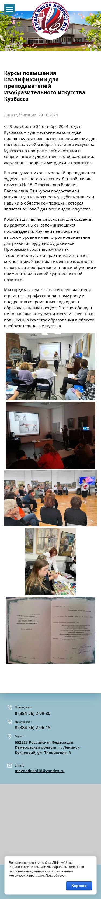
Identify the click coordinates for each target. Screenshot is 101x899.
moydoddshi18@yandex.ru (39, 770)
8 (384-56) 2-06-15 (32, 727)
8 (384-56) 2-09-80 (32, 713)
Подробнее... (55, 875)
